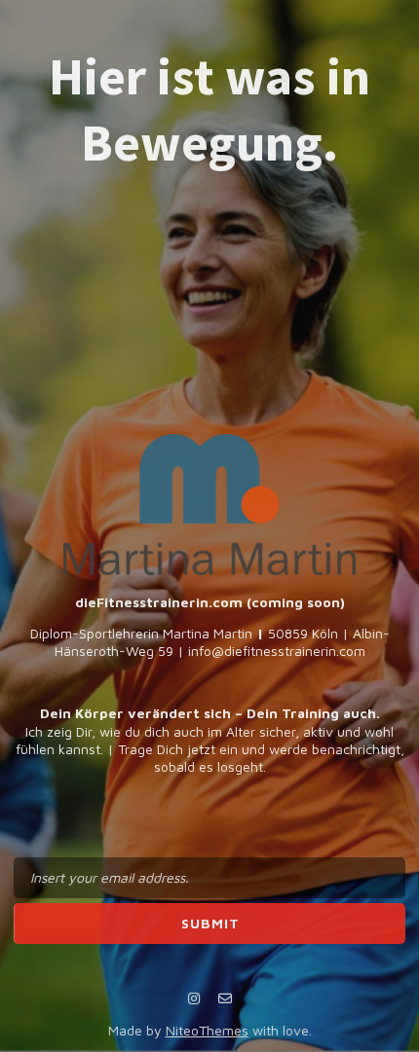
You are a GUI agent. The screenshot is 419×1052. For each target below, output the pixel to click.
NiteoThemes (207, 1030)
